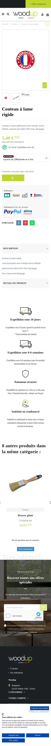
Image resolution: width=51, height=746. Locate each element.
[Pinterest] (25, 222)
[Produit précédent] (46, 24)
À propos (14, 668)
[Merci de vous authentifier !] (13, 178)
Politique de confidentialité (39, 712)
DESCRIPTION (10, 248)
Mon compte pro (39, 4)
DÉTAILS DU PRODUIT (15, 283)
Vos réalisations (16, 673)
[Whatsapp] (32, 222)
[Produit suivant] (47, 24)
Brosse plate (25, 515)
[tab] (25, 248)
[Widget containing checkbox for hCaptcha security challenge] (23, 616)
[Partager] (18, 222)
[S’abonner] (43, 607)
